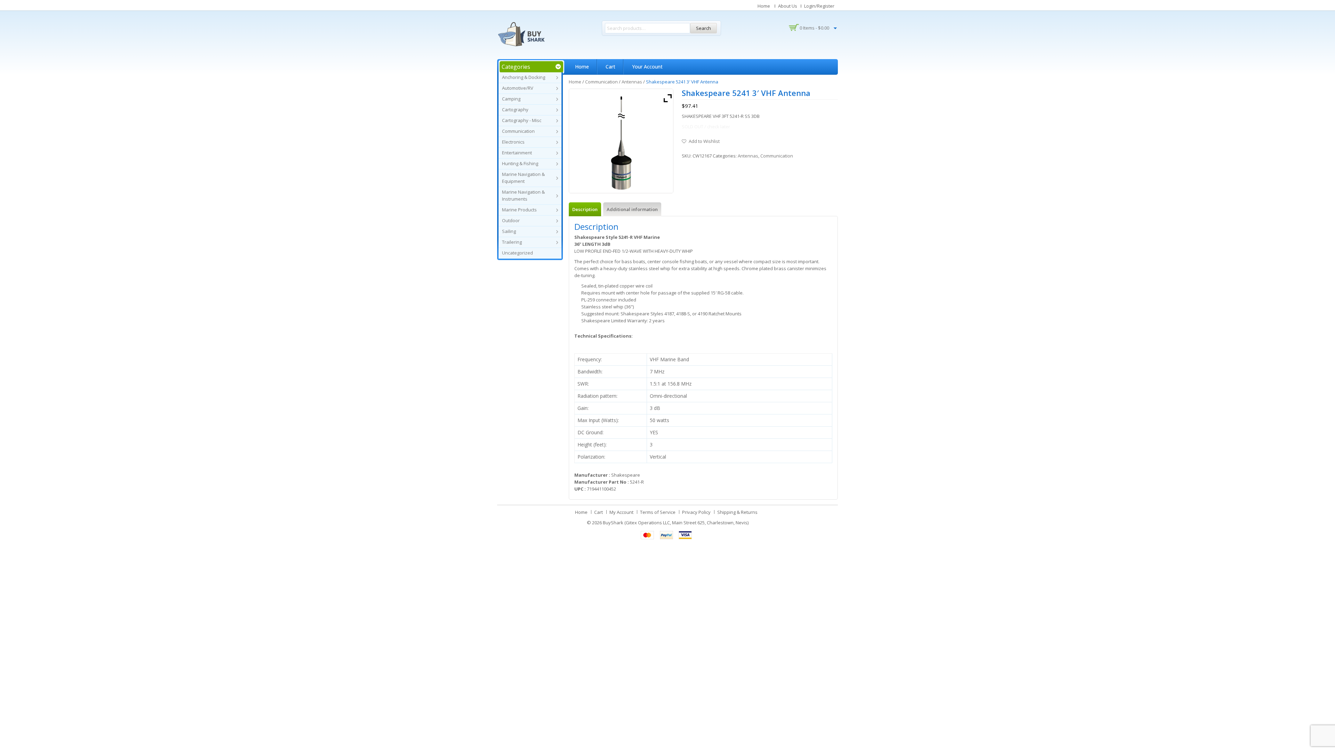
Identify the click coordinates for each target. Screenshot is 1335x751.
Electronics (513, 142)
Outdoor (511, 220)
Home (764, 6)
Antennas (632, 82)
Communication (518, 131)
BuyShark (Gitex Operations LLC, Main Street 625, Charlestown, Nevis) (676, 522)
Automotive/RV (517, 88)
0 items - (814, 28)
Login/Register (819, 6)
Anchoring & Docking (523, 77)
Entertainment (517, 153)
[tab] (585, 209)
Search (703, 28)
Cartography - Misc (521, 120)
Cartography (515, 109)
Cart (610, 66)
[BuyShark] (521, 34)
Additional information (632, 209)
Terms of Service (657, 512)
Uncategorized (517, 253)
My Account (621, 512)
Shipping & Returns (737, 512)
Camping (511, 99)
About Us (787, 6)
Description (585, 209)
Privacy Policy (696, 512)
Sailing (509, 231)
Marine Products (519, 210)
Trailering (512, 242)
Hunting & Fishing (520, 163)
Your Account (647, 66)
